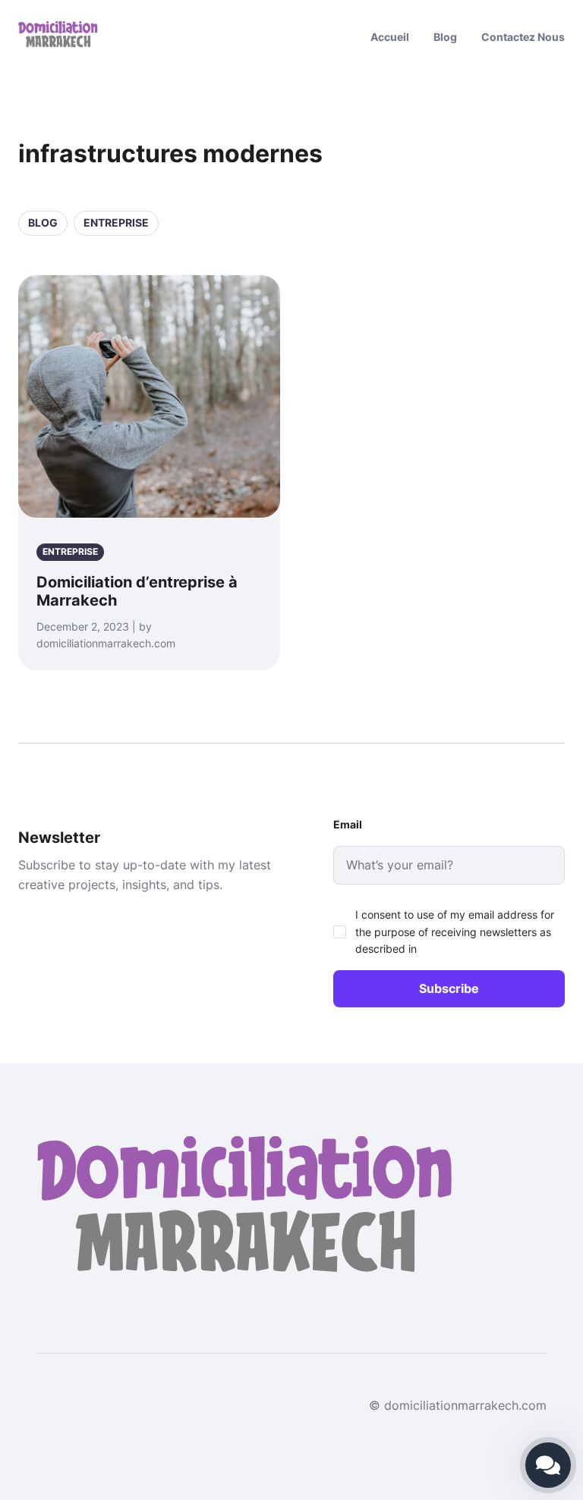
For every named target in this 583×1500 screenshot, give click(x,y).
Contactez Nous (523, 36)
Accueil (389, 36)
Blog (445, 36)
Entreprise (116, 222)
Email (347, 824)
